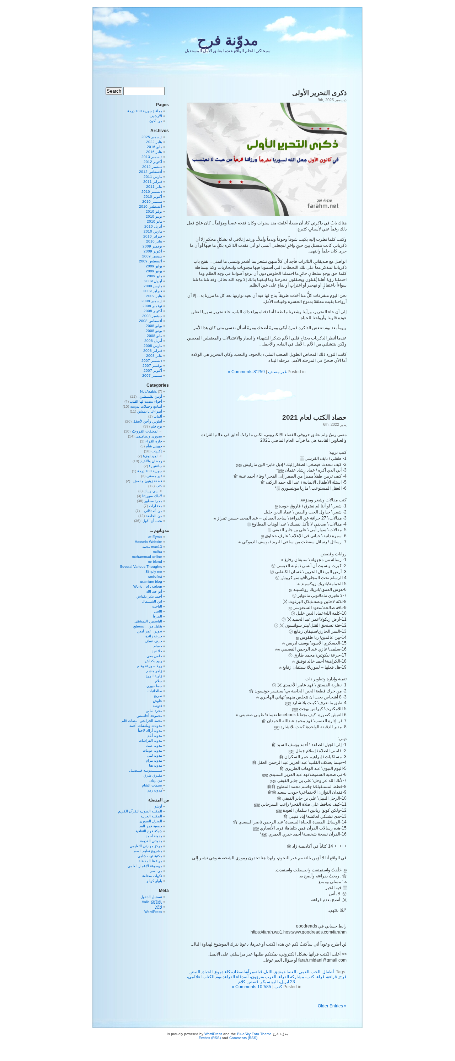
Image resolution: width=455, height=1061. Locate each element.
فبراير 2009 (152, 291)
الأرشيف (156, 116)
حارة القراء (153, 441)
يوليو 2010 (154, 211)
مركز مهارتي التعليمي (146, 846)
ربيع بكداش (153, 661)
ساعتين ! (155, 466)
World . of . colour (147, 586)
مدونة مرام (154, 760)
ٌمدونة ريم (155, 790)
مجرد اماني (154, 711)
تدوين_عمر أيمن (149, 631)
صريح (158, 696)
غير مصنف (277, 371)
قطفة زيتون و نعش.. (146, 481)
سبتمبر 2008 (152, 316)
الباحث (157, 606)
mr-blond (155, 562)
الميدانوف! (151, 456)
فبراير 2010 (152, 236)
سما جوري (154, 686)
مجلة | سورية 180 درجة (144, 111)
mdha (157, 552)
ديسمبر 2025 (151, 137)
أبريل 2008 (153, 341)
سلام (158, 681)
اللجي (158, 611)
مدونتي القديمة (151, 841)
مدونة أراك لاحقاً (150, 731)
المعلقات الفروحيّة (145, 431)
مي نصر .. (154, 871)
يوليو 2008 (154, 326)
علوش (157, 701)
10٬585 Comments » (251, 986)
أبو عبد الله (154, 591)
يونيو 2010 (154, 216)
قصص (252, 981)
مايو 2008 (154, 336)
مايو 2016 (154, 147)
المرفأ (157, 616)
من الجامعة (154, 516)
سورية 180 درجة (149, 471)
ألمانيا (158, 416)
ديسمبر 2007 (151, 361)
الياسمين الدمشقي (148, 621)
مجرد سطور (153, 501)
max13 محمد (152, 547)
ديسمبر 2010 (151, 192)
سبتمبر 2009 (152, 256)
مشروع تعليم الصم (148, 851)
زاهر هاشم (154, 671)
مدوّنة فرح (227, 40)
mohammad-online (147, 557)
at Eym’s (155, 537)
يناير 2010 (154, 241)
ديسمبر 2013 (151, 157)
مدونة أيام (155, 736)
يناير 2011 (154, 187)
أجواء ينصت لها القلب (146, 401)
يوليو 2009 (154, 266)
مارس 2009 (153, 286)
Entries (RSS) (210, 1038)
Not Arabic (148, 391)
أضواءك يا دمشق (149, 411)
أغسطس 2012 (150, 172)
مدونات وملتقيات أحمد (145, 726)
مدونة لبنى (154, 755)
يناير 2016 (154, 152)
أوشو (158, 806)
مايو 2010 (154, 221)
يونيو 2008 (154, 331)
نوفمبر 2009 (152, 246)
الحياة (207, 971)
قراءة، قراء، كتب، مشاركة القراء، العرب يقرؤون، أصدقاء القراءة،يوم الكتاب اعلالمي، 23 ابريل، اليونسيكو (262, 979)
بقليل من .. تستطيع (147, 626)
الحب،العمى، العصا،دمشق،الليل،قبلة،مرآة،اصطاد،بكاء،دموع (267, 971)
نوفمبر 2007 (152, 366)
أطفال (328, 971)
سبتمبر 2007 (152, 375)
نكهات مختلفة (152, 876)
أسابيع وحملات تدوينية (146, 406)
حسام (158, 646)
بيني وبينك (151, 491)
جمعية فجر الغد (150, 826)
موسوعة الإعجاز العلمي (145, 866)
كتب (278, 986)
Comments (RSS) (243, 1038)
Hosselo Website (148, 542)
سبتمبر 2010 (152, 201)
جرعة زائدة (153, 636)
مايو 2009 (154, 276)
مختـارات (155, 506)
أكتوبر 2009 (153, 251)
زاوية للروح (153, 676)
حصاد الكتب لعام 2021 (314, 417)
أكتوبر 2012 (153, 162)
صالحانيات (155, 691)
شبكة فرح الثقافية (148, 831)
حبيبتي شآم (154, 446)
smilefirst (155, 576)
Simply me (153, 571)
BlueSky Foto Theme (254, 1034)
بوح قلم (156, 426)
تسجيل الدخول (151, 897)
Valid (152, 902)
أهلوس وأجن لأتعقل (147, 421)
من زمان (155, 780)
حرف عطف (153, 641)
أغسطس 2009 (150, 261)
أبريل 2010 (153, 226)
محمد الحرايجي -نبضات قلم (142, 721)
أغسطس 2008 (150, 321)
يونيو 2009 (154, 271)
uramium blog (151, 581)
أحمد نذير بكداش (149, 596)
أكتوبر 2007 (153, 370)
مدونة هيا (155, 765)
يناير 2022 (154, 142)
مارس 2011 (153, 177)
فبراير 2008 (152, 351)
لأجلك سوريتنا (152, 496)
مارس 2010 (153, 231)
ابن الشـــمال (152, 601)
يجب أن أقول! (151, 521)
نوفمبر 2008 (152, 306)
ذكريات (156, 451)
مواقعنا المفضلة (150, 861)
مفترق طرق (153, 775)
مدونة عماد (154, 745)
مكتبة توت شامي (150, 856)
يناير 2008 (154, 356)
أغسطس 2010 (150, 206)
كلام (241, 981)
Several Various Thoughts (141, 566)
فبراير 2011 (152, 182)
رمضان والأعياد (151, 461)
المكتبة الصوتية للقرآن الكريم (140, 811)
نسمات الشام (152, 785)
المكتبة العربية (151, 816)
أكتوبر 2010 (153, 196)
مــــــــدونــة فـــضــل (145, 770)
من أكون (155, 121)
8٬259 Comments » (246, 371)
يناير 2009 (154, 296)
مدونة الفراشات (150, 740)
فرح (343, 976)
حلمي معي (154, 656)
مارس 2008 (153, 346)
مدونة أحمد (154, 836)
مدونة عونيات (152, 750)
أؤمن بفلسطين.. (150, 396)
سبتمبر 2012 (152, 167)
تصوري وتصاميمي (148, 436)
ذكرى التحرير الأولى (319, 93)
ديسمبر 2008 (151, 301)
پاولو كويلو (154, 881)
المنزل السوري (150, 821)
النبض (194, 971)
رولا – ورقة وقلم (149, 666)
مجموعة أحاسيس (149, 716)
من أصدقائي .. (151, 511)
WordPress (153, 912)
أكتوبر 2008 (153, 311)
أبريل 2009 (153, 281)
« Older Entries (332, 1005)
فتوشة (157, 706)
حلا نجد (157, 651)
